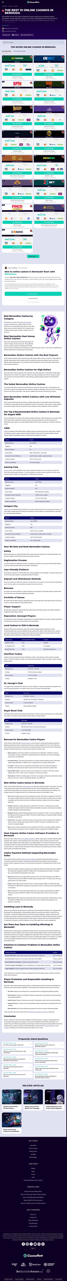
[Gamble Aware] (29, 1271)
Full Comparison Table (19, 51)
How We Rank (33, 1223)
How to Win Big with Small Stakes (33, 1197)
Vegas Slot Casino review (17, 200)
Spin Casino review (17, 101)
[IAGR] (14, 1264)
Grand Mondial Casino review (49, 225)
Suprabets (33, 1145)
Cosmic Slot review (17, 249)
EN (32, 1248)
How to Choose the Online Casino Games (33, 1194)
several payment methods (28, 859)
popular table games (28, 786)
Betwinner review (17, 77)
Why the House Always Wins (33, 1191)
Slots (33, 1177)
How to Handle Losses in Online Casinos (33, 1203)
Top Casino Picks (6, 51)
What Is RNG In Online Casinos (33, 1200)
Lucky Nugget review (17, 126)
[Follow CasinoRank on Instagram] (27, 1244)
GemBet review (17, 151)
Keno (33, 1171)
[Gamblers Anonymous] (23, 1264)
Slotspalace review (49, 126)
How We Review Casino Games (33, 1180)
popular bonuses (25, 743)
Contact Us (33, 1217)
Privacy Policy (33, 1226)
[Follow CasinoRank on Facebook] (23, 1244)
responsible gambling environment (38, 1012)
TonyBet (33, 1154)
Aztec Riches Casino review (17, 175)
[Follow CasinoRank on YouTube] (35, 1244)
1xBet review (49, 77)
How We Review (33, 1220)
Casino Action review (49, 151)
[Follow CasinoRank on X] (31, 1244)
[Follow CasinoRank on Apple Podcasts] (43, 1244)
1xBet (5, 431)
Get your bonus (17, 74)
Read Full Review (33, 298)
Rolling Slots (33, 1151)
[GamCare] (35, 1264)
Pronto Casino (33, 1148)
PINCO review (17, 225)
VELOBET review (49, 175)
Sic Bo (33, 1174)
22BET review (49, 200)
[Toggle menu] (3, 2)
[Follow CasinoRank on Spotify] (39, 1244)
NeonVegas (33, 1157)
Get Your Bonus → (33, 294)
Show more (32, 256)
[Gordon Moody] (49, 1264)
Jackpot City (7, 509)
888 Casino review (49, 101)
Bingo (33, 1168)
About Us (33, 1214)
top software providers (28, 838)
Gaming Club (7, 470)
